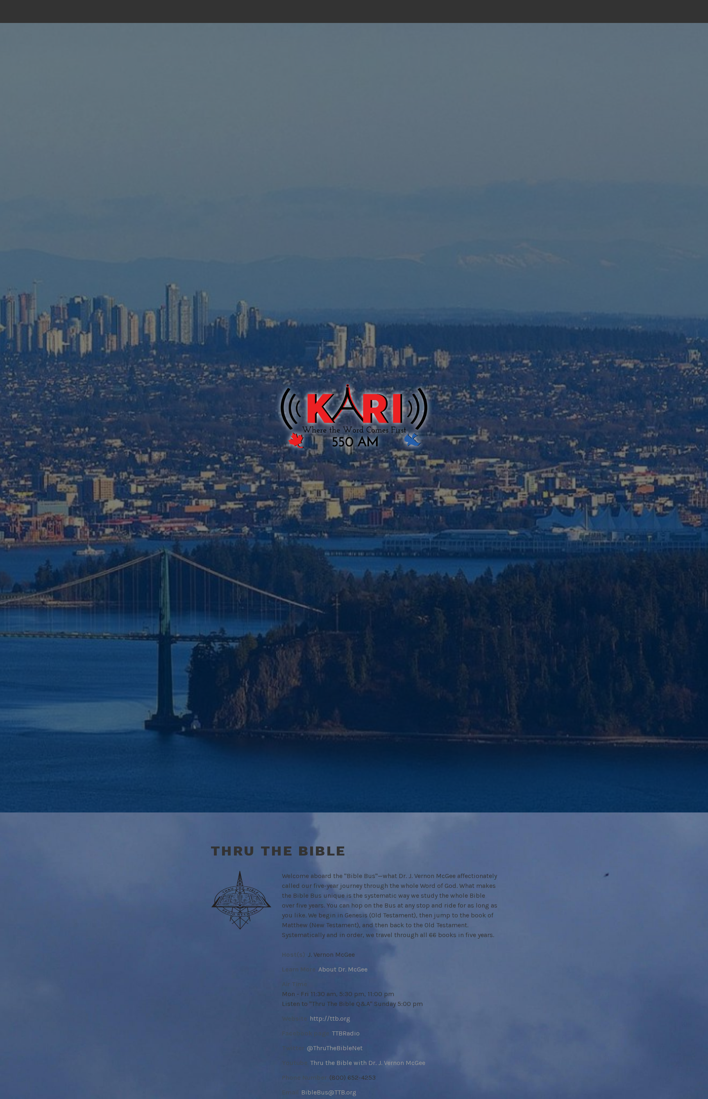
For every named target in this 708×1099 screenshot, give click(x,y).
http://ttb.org (330, 1018)
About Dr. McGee (343, 969)
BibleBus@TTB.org (328, 1092)
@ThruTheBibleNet (335, 1048)
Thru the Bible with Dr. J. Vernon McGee (367, 1063)
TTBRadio (346, 1033)
